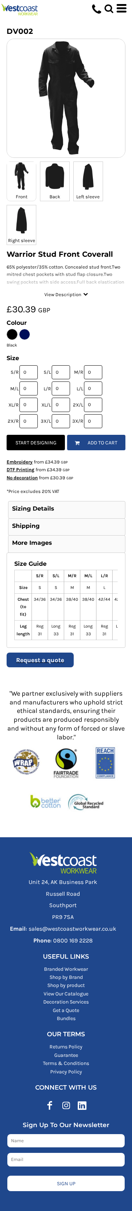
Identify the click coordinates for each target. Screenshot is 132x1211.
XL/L (46, 405)
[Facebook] (50, 1105)
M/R (78, 372)
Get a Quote (66, 1010)
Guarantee (66, 1055)
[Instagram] (66, 1105)
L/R (47, 388)
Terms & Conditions (66, 1063)
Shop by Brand (66, 977)
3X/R (77, 421)
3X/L (46, 421)
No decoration (22, 477)
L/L (80, 388)
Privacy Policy (66, 1072)
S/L (47, 372)
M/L (14, 388)
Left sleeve (88, 196)
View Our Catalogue (66, 994)
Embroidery (20, 462)
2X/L (78, 405)
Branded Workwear (66, 969)
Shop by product (66, 985)
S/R (15, 372)
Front (21, 196)
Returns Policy (66, 1047)
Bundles (66, 1018)
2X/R (13, 421)
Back (55, 196)
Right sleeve (21, 240)
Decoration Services (66, 1002)
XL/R (13, 405)
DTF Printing (20, 469)
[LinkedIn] (82, 1105)
